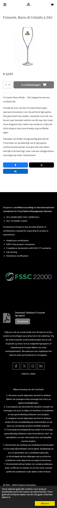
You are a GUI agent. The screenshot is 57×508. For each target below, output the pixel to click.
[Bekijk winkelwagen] (52, 5)
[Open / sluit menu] (5, 5)
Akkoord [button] (45, 503)
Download (22, 321)
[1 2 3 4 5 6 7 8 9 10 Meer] (7, 84)
